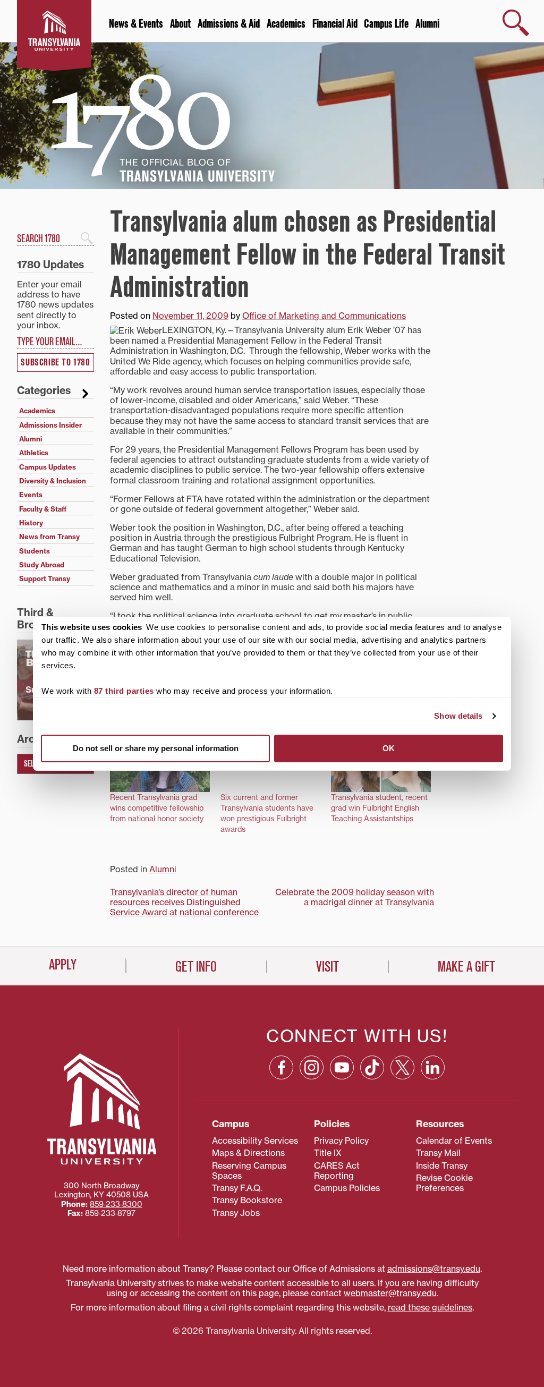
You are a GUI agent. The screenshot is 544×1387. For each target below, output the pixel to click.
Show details (458, 715)
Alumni (427, 24)
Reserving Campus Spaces (249, 1170)
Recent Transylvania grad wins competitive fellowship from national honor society (156, 808)
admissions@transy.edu (433, 1268)
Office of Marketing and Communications (324, 315)
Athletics (33, 452)
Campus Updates (47, 467)
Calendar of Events (454, 1140)
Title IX (328, 1152)
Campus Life (386, 24)
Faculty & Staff (42, 509)
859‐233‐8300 (116, 1204)
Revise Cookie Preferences (444, 1182)
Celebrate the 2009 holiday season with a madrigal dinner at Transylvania (354, 897)
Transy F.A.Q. (237, 1187)
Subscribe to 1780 (55, 362)
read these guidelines (430, 1307)
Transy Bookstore (247, 1200)
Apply (62, 964)
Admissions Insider (50, 425)
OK (388, 748)
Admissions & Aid (229, 24)
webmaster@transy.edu (390, 1293)
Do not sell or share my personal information (156, 748)
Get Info (196, 966)
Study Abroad (41, 564)
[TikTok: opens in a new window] (372, 1067)
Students (34, 551)
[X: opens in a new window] (402, 1067)
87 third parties (124, 690)
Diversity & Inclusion (52, 480)
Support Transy (44, 578)
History (31, 522)
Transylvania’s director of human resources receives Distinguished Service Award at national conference (184, 902)
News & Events (136, 24)
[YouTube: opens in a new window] (342, 1067)
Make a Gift (466, 966)
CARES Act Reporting (337, 1170)
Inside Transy (442, 1165)
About (180, 24)
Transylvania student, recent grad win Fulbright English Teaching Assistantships (379, 808)
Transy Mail (438, 1152)
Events (30, 494)
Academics (286, 24)
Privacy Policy (341, 1140)
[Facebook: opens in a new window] (281, 1067)
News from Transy (49, 536)
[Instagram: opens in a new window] (312, 1067)
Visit (327, 966)
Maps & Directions (248, 1152)
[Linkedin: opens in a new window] (433, 1067)
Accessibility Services (255, 1140)
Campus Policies (347, 1187)
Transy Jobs (236, 1212)
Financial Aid (335, 24)
